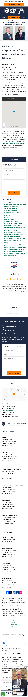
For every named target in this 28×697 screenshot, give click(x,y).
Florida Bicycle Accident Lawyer (13, 251)
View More (14, 307)
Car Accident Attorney (10, 208)
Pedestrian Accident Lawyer (12, 236)
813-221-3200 (11, 554)
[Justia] (17, 592)
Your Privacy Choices (11, 643)
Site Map (14, 627)
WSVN (8, 79)
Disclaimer (14, 622)
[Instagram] (20, 592)
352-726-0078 (11, 476)
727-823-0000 (11, 458)
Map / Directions (7, 410)
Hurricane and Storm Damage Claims (15, 204)
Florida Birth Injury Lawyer (12, 229)
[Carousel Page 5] (20, 302)
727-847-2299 (11, 443)
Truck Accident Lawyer (11, 210)
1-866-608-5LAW (13, 416)
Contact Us (14, 629)
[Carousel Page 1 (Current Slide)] (7, 302)
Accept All (8, 689)
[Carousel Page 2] (10, 302)
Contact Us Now (14, 193)
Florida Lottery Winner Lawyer (13, 223)
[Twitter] (10, 592)
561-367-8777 (11, 570)
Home (14, 620)
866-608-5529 (11, 585)
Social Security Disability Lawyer (13, 234)
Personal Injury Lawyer (11, 206)
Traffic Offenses (9, 216)
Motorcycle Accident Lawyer (12, 232)
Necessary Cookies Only (8, 693)
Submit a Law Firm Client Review (14, 313)
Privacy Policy (14, 624)
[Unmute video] (19, 680)
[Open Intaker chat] (14, 696)
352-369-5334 (11, 522)
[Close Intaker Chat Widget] (27, 667)
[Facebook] (7, 592)
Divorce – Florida (9, 219)
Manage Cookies (7, 645)
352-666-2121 (11, 412)
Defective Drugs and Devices (12, 225)
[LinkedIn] (14, 592)
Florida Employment (10, 218)
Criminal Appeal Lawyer (11, 221)
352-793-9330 (11, 506)
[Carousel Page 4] (17, 302)
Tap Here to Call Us (14, 4)
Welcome (4, 17)
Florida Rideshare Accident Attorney (14, 238)
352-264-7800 (11, 539)
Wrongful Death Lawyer (11, 203)
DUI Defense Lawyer (10, 214)
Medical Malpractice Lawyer (12, 231)
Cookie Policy (22, 643)
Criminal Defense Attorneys (12, 212)
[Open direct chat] (25, 667)
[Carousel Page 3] (14, 302)
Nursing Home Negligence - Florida (14, 227)
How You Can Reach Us (14, 17)
